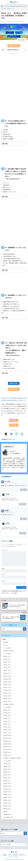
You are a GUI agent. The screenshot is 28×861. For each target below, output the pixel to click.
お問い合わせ (22, 854)
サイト (3, 580)
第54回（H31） (8, 676)
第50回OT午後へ (13, 389)
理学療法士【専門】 (9, 650)
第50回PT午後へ (13, 383)
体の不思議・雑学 (8, 817)
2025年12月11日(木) (10, 495)
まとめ (5, 645)
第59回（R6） (7, 662)
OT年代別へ (14, 425)
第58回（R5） (7, 665)
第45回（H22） (8, 701)
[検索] (24, 629)
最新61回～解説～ (13, 45)
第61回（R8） (7, 656)
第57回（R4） (7, 667)
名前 (3, 568)
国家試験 (6, 642)
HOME (14, 852)
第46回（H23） (8, 698)
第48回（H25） (8, 693)
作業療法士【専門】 (9, 704)
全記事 (4, 639)
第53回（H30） (8, 679)
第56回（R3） (7, 670)
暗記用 (5, 811)
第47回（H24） (8, 696)
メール (3, 574)
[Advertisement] (14, 70)
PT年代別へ (14, 420)
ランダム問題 (7, 648)
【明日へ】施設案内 (13, 854)
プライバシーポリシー (14, 856)
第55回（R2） (7, 673)
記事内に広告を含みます (13, 49)
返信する (23, 489)
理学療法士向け (8, 814)
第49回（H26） (8, 690)
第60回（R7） (7, 659)
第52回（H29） (8, 681)
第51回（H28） (8, 684)
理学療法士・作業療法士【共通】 (12, 758)
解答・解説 (5, 143)
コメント (5, 550)
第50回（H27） (12, 439)
